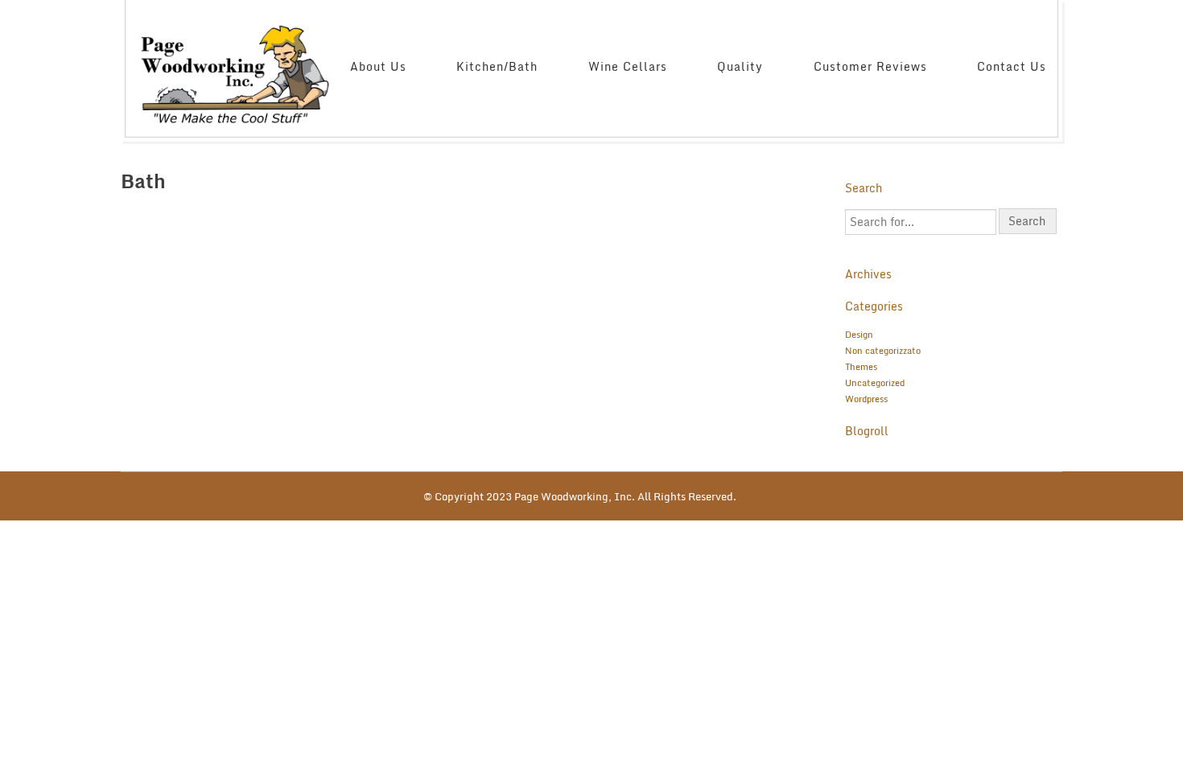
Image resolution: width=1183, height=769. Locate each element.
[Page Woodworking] (238, 65)
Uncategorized (875, 383)
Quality (740, 67)
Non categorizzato (883, 350)
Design (859, 334)
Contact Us (1011, 67)
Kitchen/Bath (497, 67)
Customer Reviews (870, 67)
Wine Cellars (627, 67)
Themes (861, 367)
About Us (378, 67)
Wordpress (866, 399)
